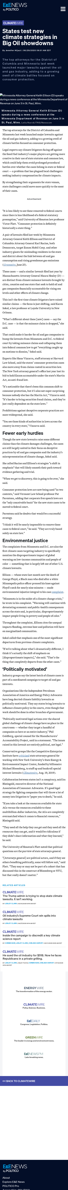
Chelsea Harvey (36, 943)
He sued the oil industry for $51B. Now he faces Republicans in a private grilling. (32, 956)
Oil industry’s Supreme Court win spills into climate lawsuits (29, 917)
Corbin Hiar (10, 943)
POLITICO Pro (10, 1186)
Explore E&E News (13, 1182)
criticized (24, 755)
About (6, 1177)
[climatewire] (14, 892)
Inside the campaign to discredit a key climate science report (31, 937)
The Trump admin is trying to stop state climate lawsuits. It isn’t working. (32, 897)
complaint (57, 592)
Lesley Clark (11, 903)
